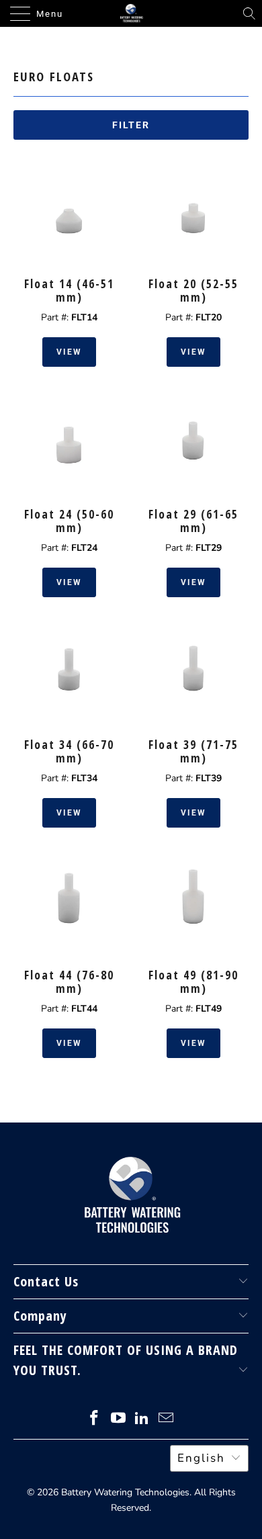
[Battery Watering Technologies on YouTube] (118, 1419)
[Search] (249, 13)
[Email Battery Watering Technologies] (167, 1419)
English (201, 1458)
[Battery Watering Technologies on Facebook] (95, 1419)
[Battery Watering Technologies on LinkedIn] (142, 1419)
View (69, 352)
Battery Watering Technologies (125, 1492)
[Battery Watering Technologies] (131, 13)
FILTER (131, 125)
